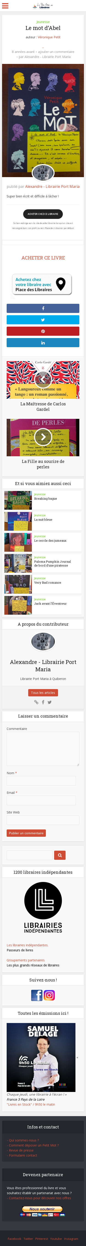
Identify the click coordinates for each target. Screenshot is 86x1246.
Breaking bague (45, 498)
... (43, 47)
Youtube (56, 1239)
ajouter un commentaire (56, 52)
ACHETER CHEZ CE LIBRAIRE (43, 213)
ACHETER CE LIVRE (43, 258)
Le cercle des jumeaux (50, 540)
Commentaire (17, 729)
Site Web (13, 812)
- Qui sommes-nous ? (23, 1140)
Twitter (28, 1239)
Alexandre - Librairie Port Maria (48, 57)
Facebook (14, 1239)
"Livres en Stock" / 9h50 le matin (31, 1104)
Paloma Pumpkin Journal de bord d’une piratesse (52, 563)
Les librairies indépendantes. (27, 945)
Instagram (71, 1239)
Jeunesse (43, 22)
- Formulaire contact (22, 1155)
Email (12, 792)
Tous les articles (43, 692)
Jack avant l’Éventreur (50, 603)
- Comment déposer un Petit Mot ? (33, 1145)
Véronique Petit (49, 37)
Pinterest (41, 1239)
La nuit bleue (43, 519)
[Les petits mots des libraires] (43, 5)
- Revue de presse (20, 1150)
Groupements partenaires (26, 960)
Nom (12, 773)
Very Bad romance (47, 582)
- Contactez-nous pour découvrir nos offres (39, 1198)
